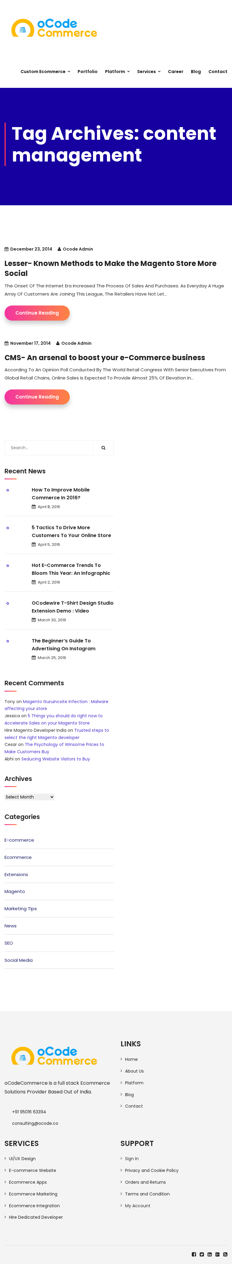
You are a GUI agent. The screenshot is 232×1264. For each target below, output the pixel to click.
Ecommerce (18, 857)
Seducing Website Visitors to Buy (55, 759)
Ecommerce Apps (28, 1182)
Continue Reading (37, 313)
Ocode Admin (78, 249)
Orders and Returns (145, 1182)
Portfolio (88, 72)
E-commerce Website (32, 1170)
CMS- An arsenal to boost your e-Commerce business (105, 358)
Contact (217, 72)
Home (131, 1059)
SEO (9, 943)
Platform (115, 72)
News (11, 926)
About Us (134, 1071)
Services (146, 72)
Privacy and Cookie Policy (152, 1170)
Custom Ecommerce (43, 72)
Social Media (19, 960)
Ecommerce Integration (34, 1206)
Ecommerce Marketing (33, 1194)
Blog (196, 72)
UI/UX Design (22, 1159)
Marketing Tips (21, 908)
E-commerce (19, 840)
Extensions (16, 874)
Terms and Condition (147, 1194)
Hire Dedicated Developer (36, 1217)
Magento (15, 891)
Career (175, 72)
